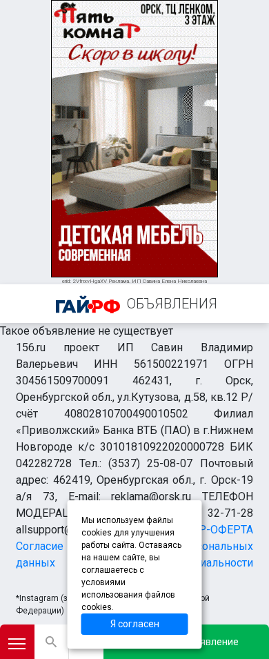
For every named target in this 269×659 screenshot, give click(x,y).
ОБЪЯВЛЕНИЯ (172, 303)
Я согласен (134, 623)
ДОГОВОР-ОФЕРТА (204, 529)
